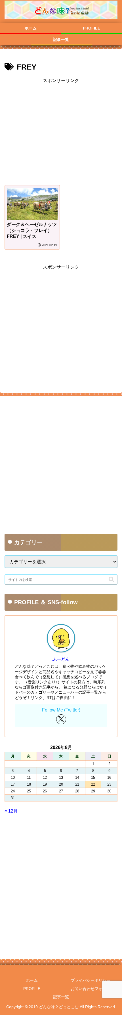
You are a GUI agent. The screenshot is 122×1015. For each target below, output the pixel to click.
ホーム (32, 980)
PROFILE (31, 988)
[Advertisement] (61, 132)
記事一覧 (61, 997)
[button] (111, 579)
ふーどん (61, 659)
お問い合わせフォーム (90, 988)
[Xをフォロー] (61, 719)
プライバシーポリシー (90, 980)
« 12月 (11, 811)
